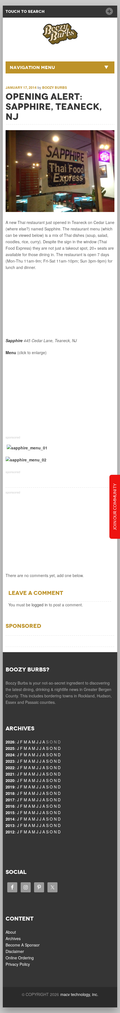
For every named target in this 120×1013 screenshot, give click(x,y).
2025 (10, 748)
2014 (10, 819)
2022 (10, 767)
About (11, 932)
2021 (10, 774)
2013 (10, 825)
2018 (10, 793)
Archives (13, 938)
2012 (10, 832)
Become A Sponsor (23, 945)
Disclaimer (15, 951)
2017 (10, 799)
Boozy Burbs (54, 87)
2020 (10, 780)
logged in (40, 604)
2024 (10, 754)
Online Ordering (20, 957)
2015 (10, 812)
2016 (10, 806)
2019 (10, 787)
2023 (10, 761)
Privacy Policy (18, 964)
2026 (10, 742)
